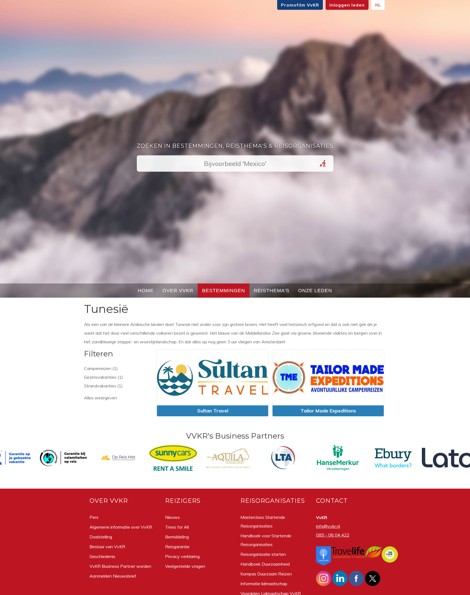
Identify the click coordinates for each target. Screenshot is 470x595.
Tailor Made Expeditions (328, 411)
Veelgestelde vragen (185, 566)
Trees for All (177, 527)
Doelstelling (100, 536)
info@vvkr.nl (328, 526)
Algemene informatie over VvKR (120, 527)
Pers (93, 517)
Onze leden (315, 290)
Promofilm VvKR (300, 5)
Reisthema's (271, 290)
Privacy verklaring (182, 556)
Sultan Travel (212, 411)
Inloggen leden (347, 5)
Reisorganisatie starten (263, 554)
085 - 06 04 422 (333, 535)
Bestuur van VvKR (107, 546)
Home (146, 290)
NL (378, 5)
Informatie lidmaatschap (263, 583)
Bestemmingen (223, 290)
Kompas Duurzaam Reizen (266, 573)
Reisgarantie (177, 546)
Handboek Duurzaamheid (265, 564)
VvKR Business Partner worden (120, 566)
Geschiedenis (102, 556)
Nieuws (172, 517)
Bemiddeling (177, 536)
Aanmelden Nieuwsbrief (112, 576)
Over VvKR (177, 290)
